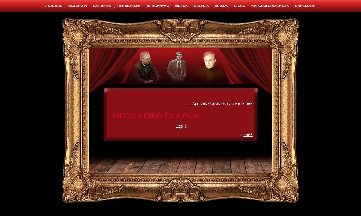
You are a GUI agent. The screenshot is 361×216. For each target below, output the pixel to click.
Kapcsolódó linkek (270, 6)
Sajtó (239, 6)
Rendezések (129, 6)
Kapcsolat (305, 6)
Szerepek (102, 6)
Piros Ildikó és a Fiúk (156, 116)
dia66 (248, 134)
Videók (181, 6)
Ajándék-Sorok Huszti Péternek (220, 103)
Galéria (201, 6)
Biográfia (77, 6)
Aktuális (53, 6)
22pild (181, 126)
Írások (221, 6)
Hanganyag (158, 6)
